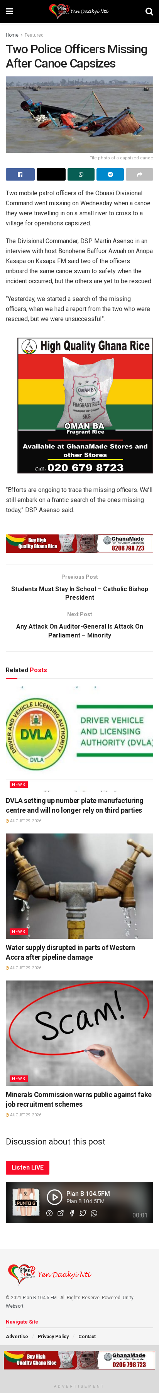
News (18, 784)
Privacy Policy (53, 1336)
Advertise (17, 1336)
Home (12, 35)
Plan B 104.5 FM (40, 1297)
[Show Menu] (9, 11)
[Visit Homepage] (79, 11)
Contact (87, 1336)
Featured (34, 35)
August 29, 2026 (25, 821)
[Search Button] (149, 11)
